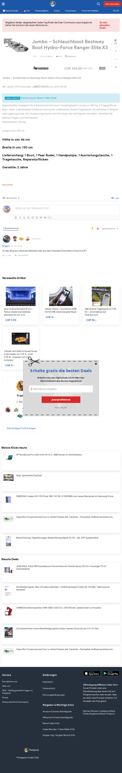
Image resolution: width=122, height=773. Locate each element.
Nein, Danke (61, 407)
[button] (61, 370)
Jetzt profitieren (61, 399)
